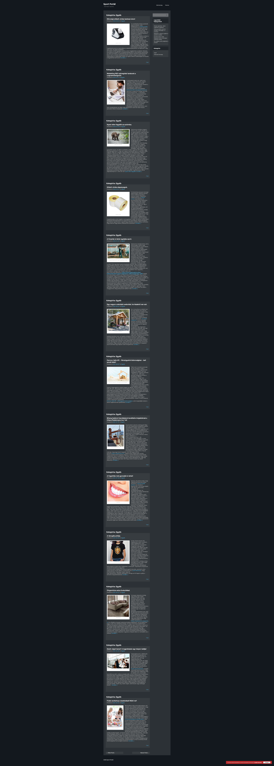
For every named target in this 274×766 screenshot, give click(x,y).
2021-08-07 (116, 306)
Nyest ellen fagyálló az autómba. (119, 124)
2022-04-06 (116, 126)
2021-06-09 (116, 538)
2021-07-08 (116, 478)
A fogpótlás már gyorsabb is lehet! (120, 476)
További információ (258, 762)
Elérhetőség (159, 5)
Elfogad (266, 762)
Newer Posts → (144, 752)
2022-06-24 (116, 21)
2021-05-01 (116, 702)
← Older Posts (110, 752)
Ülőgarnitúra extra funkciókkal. (118, 590)
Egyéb (123, 21)
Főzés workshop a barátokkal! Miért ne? (122, 701)
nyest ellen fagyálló (130, 171)
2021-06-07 (116, 592)
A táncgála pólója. (114, 536)
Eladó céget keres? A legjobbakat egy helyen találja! (126, 649)
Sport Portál (109, 4)
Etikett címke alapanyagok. (117, 187)
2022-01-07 (116, 241)
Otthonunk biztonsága (158, 54)
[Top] (147, 62)
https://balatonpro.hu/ (118, 453)
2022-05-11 (116, 77)
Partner (167, 5)
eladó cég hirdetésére (137, 668)
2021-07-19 (116, 422)
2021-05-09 (116, 651)
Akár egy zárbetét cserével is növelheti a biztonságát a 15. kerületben (160, 30)
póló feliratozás (137, 570)
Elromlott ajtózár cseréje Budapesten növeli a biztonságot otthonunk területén (160, 38)
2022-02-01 (116, 189)
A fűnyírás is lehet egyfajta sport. (119, 239)
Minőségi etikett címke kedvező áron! (121, 19)
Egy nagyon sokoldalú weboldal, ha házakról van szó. (127, 304)
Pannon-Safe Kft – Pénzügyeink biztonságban (120, 401)
